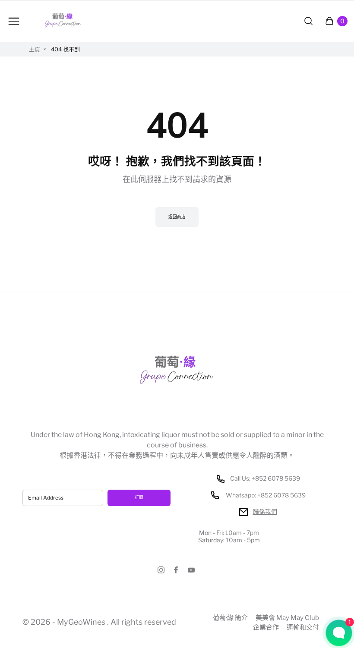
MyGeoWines (81, 621)
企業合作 (266, 627)
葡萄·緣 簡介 (230, 618)
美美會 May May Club (287, 618)
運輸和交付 (303, 627)
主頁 (34, 49)
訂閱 (139, 497)
